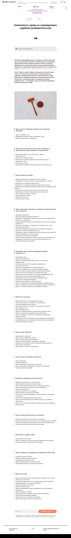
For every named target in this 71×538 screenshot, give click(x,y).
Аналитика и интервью (33, 2)
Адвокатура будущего (43, 2)
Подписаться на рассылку (47, 511)
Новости (20, 6)
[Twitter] (36, 38)
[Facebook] (34, 38)
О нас (33, 528)
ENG (64, 2)
